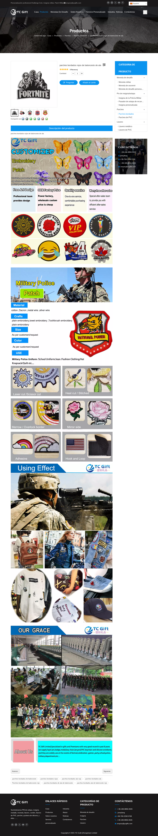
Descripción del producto (61, 128)
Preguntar (70, 83)
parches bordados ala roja (71, 779)
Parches (120, 109)
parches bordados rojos (49, 779)
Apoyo (65, 812)
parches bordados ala (93, 779)
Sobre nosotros (51, 816)
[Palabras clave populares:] (145, 12)
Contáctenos (67, 819)
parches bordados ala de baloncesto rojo (92, 783)
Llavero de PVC (125, 130)
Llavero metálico (125, 126)
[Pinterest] (122, 2)
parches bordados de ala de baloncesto (58, 783)
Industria (66, 809)
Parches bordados (126, 114)
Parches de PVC (125, 117)
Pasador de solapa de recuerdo (131, 101)
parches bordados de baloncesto (24, 779)
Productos (49, 812)
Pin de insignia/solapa (126, 94)
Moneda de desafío (125, 78)
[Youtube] (119, 2)
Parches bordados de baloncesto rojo (26, 783)
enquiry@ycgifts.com (73, 3)
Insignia (83, 816)
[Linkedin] (111, 2)
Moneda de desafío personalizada (133, 89)
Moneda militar (125, 82)
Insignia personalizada (128, 105)
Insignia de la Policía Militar (130, 98)
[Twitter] (115, 2)
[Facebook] (108, 2)
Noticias (66, 816)
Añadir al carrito (89, 83)
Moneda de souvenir (127, 86)
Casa (47, 809)
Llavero (120, 122)
